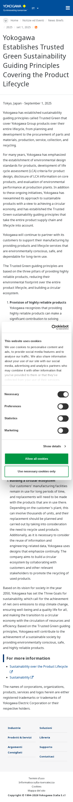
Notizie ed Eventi (33, 20)
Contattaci (47, 756)
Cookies (36, 786)
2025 (9, 27)
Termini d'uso (36, 778)
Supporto (46, 747)
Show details (52, 446)
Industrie (14, 728)
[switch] (63, 406)
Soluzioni (46, 728)
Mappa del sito (36, 790)
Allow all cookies (36, 458)
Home (14, 20)
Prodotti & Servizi (20, 737)
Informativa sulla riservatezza (37, 782)
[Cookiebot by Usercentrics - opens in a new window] (52, 327)
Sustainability (20, 677)
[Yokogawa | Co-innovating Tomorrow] (15, 7)
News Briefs (55, 20)
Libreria (45, 737)
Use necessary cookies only (36, 471)
